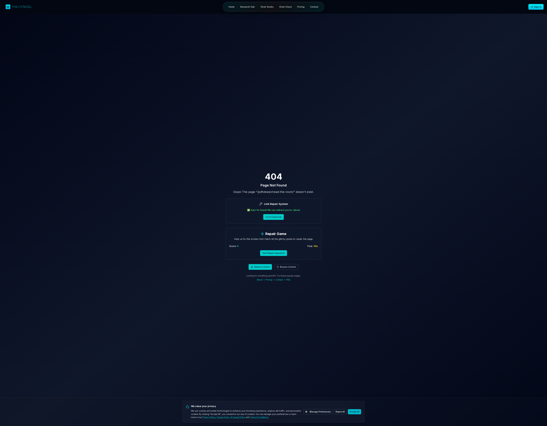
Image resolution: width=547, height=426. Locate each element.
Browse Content (288, 267)
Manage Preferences (320, 411)
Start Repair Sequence (273, 253)
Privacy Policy (208, 417)
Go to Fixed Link (273, 217)
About (259, 279)
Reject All (340, 411)
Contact (279, 279)
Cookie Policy (223, 417)
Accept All (354, 411)
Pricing (269, 279)
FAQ (288, 279)
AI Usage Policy (238, 417)
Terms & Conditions (259, 417)
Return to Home (262, 267)
